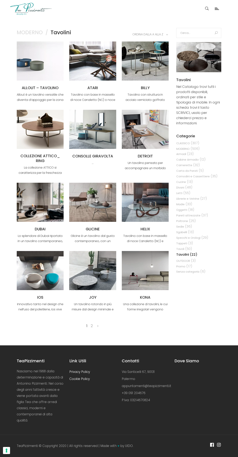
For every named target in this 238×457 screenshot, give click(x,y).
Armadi (181, 154)
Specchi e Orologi (188, 238)
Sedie (180, 226)
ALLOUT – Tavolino (40, 87)
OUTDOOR (183, 261)
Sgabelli (181, 232)
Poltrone (182, 221)
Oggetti (181, 210)
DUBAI (40, 229)
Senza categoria (187, 272)
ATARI (92, 87)
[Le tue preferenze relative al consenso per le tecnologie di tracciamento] (6, 450)
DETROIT (145, 156)
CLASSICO (183, 143)
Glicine (93, 229)
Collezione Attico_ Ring (40, 158)
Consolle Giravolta (92, 156)
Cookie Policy (79, 379)
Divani (180, 187)
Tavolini (182, 254)
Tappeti (181, 243)
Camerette (184, 165)
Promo (180, 266)
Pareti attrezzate (188, 215)
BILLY (145, 87)
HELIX (145, 229)
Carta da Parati (187, 171)
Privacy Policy (79, 372)
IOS (40, 297)
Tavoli (180, 249)
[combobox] (149, 34)
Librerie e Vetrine (187, 199)
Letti (179, 193)
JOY (93, 297)
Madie (180, 204)
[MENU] (220, 6)
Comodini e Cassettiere (193, 176)
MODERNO (30, 32)
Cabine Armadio (187, 160)
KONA (145, 297)
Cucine (181, 182)
